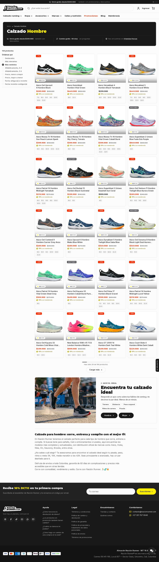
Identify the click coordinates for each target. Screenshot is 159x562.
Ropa (27, 16)
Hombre (107, 415)
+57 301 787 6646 (140, 515)
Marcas (55, 16)
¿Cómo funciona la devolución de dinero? (51, 513)
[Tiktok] (16, 519)
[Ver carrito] (153, 8)
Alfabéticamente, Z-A (13, 71)
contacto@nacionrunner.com (144, 512)
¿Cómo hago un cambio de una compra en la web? (53, 533)
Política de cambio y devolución (79, 516)
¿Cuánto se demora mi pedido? (51, 527)
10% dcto (157, 364)
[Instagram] (5, 519)
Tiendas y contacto (108, 512)
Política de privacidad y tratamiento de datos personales (81, 527)
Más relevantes (11, 61)
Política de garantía (79, 522)
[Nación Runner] (13, 8)
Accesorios (41, 16)
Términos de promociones (82, 537)
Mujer (124, 415)
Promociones (91, 16)
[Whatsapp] (27, 519)
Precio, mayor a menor (14, 78)
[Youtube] (22, 519)
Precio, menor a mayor (14, 74)
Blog (103, 16)
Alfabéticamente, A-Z (13, 68)
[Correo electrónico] (33, 519)
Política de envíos (78, 534)
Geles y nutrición (73, 16)
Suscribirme (145, 491)
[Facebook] (11, 519)
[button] (138, 8)
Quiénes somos (106, 515)
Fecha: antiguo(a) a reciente (16, 81)
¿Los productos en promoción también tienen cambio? (53, 520)
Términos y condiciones (81, 512)
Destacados (9, 58)
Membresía (114, 16)
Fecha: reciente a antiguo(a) (16, 84)
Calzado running (11, 16)
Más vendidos (11, 65)
